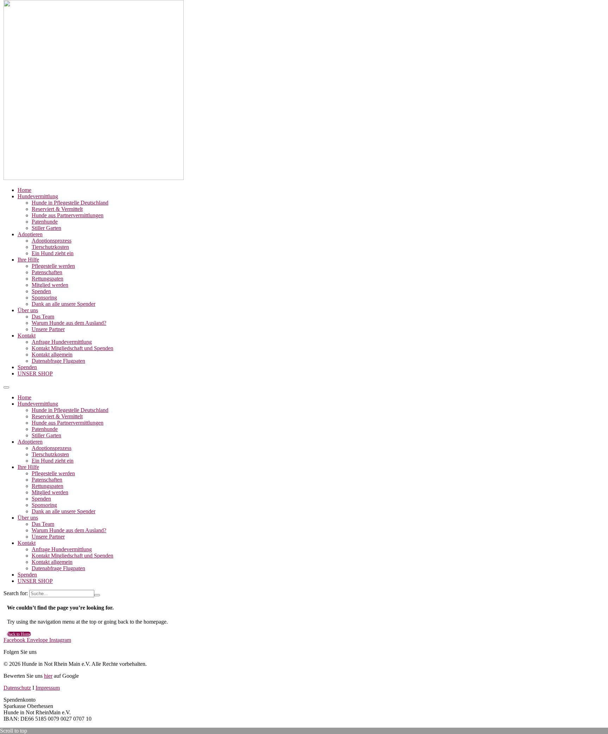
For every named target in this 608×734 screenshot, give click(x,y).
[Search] (97, 595)
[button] (6, 387)
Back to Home (19, 634)
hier (48, 676)
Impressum (48, 688)
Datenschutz (17, 688)
